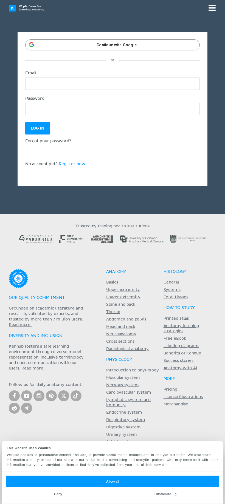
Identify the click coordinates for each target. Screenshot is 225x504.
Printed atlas (176, 318)
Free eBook (175, 338)
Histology (175, 272)
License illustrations (183, 397)
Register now (72, 164)
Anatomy (116, 272)
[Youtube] (26, 395)
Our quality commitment (37, 298)
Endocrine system (124, 412)
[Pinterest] (51, 395)
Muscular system (123, 378)
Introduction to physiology (132, 370)
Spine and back (120, 305)
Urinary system (121, 435)
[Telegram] (26, 408)
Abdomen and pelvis (126, 319)
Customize (162, 494)
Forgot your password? (48, 141)
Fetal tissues (176, 297)
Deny (58, 494)
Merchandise (176, 404)
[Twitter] (63, 395)
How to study (179, 308)
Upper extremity (123, 290)
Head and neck (120, 327)
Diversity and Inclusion (36, 336)
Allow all (112, 481)
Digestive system (123, 427)
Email (30, 73)
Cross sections (120, 341)
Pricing (170, 389)
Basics (112, 282)
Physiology (119, 360)
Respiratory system (125, 420)
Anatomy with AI (180, 368)
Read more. (20, 325)
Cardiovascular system (128, 392)
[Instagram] (38, 395)
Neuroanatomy (121, 334)
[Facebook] (14, 395)
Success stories (178, 361)
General (171, 282)
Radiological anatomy (127, 349)
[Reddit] (14, 408)
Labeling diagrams (181, 346)
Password (34, 99)
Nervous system (122, 385)
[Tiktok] (76, 395)
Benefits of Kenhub (182, 353)
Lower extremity (123, 297)
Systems (172, 290)
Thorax (113, 312)
